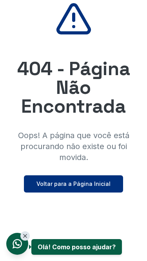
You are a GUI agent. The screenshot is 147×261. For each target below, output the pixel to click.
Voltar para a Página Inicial (73, 183)
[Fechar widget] (25, 236)
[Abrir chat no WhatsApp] (17, 244)
